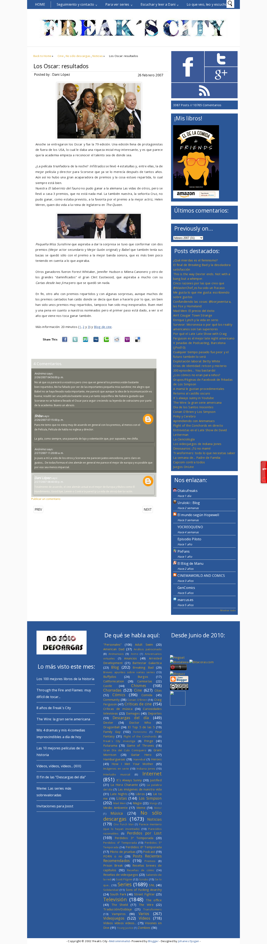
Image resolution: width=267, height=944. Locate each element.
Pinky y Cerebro (184, 416)
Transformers (152, 909)
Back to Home (42, 56)
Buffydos (109, 676)
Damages (133, 713)
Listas (121, 798)
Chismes (138, 685)
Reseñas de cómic (140, 870)
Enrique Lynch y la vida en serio (195, 320)
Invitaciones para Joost (55, 806)
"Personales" (112, 644)
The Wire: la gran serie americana (197, 402)
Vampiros (119, 914)
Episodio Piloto (189, 539)
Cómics (118, 694)
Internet (152, 773)
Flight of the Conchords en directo (198, 425)
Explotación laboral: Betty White (196, 361)
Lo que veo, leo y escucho (207, 4)
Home (40, 4)
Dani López (42, 478)
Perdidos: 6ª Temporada (144, 847)
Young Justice (125, 927)
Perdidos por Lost (144, 833)
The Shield (119, 904)
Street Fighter (144, 894)
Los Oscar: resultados (61, 66)
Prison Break (113, 865)
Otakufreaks (188, 490)
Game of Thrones (140, 745)
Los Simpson (150, 798)
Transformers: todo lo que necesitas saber (204, 453)
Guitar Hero (141, 754)
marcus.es (185, 599)
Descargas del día (131, 717)
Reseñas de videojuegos (120, 874)
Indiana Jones (146, 768)
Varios (144, 913)
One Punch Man (123, 824)
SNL (152, 885)
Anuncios (130, 658)
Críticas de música (117, 709)
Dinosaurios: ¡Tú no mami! (191, 448)
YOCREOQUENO (190, 527)
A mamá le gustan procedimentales (198, 389)
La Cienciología (184, 439)
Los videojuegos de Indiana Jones (197, 444)
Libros (140, 794)
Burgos (143, 676)
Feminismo (140, 732)
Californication (113, 681)
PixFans (184, 551)
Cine (61, 56)
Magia (137, 803)
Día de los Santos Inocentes (193, 407)
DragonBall (111, 727)
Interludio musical (116, 774)
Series (125, 884)
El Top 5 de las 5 (141, 727)
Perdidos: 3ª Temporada (134, 838)
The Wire (146, 904)
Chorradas (112, 690)
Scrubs (143, 879)
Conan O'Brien (137, 700)
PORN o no (112, 856)
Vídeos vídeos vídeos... (120, 923)
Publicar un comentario (45, 499)
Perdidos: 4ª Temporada (120, 842)
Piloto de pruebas (123, 851)
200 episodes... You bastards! (194, 370)
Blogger (153, 941)
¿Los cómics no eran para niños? (196, 375)
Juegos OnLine (183, 467)
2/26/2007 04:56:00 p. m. (49, 377)
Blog (115, 667)
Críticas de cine (138, 703)
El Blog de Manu (190, 563)
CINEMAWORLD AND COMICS (201, 575)
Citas (158, 690)
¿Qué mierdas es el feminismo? (195, 260)
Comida (146, 695)
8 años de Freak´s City (54, 708)
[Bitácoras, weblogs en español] (201, 662)
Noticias (97, 56)
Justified (156, 780)
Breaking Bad (143, 667)
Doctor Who (140, 722)
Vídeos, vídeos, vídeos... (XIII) (59, 766)
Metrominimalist (119, 941)
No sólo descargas (78, 56)
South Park (118, 894)
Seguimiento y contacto (75, 4)
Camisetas (144, 681)
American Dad (114, 649)
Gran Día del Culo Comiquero (124, 750)
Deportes (155, 713)
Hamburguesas (114, 759)
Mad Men (119, 803)
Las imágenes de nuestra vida (140, 789)
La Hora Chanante (124, 785)
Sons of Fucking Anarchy (144, 889)
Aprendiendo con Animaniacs (194, 421)
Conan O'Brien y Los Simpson (194, 412)
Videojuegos (113, 918)
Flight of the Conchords (140, 736)
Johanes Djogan (188, 941)
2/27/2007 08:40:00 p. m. (49, 482)
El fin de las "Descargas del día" (61, 777)
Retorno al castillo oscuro (191, 393)
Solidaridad (110, 890)
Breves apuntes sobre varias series (129, 672)
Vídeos (144, 918)
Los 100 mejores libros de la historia (65, 679)
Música (117, 813)
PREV (38, 509)
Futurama (110, 745)
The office (154, 900)
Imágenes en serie (116, 768)
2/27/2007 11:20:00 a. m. (49, 453)
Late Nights (118, 794)
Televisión (115, 899)
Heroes (156, 759)
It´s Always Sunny (129, 780)
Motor (158, 807)
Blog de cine (103, 327)
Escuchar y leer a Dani (158, 4)
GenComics (186, 587)
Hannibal (139, 759)
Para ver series (117, 4)
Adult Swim (144, 644)
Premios (150, 861)
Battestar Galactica (147, 663)
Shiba (38, 416)
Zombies (144, 927)
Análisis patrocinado (148, 649)
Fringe (148, 741)
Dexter (108, 722)
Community (111, 699)
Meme (140, 807)
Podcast (149, 851)
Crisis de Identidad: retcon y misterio (200, 366)
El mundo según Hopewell (198, 515)
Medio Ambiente (115, 807)
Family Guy (112, 732)
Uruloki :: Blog (189, 502)
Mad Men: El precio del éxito (193, 311)
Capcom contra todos (189, 462)
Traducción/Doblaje (117, 909)
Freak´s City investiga (119, 741)
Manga (153, 803)
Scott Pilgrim (124, 879)
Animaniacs (116, 654)
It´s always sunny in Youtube (193, 398)
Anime (134, 653)
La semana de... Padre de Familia (196, 457)
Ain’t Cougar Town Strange (192, 315)
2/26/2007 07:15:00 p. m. (49, 420)
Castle (107, 686)
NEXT (148, 509)
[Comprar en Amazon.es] (196, 197)
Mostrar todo (228, 610)
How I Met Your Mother (132, 764)
